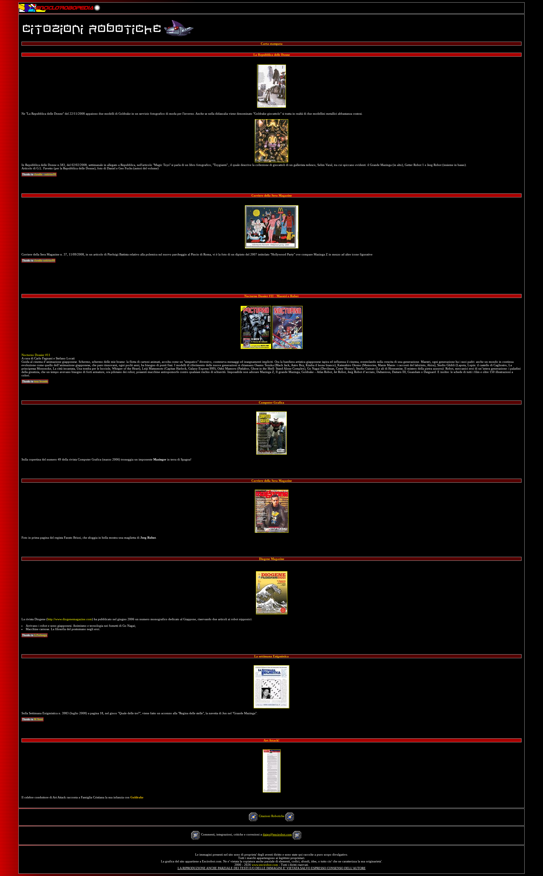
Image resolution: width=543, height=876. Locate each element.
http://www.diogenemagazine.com (70, 619)
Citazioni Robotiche (272, 816)
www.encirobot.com (265, 864)
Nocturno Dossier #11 (35, 355)
